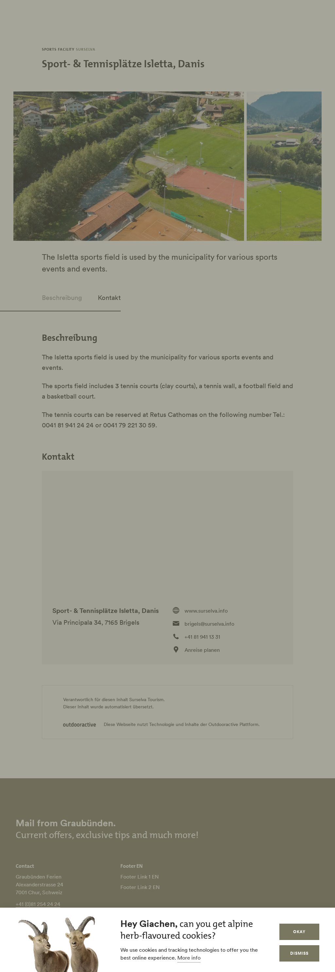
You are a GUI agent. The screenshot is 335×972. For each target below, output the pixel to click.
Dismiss (299, 953)
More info (189, 957)
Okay (299, 931)
